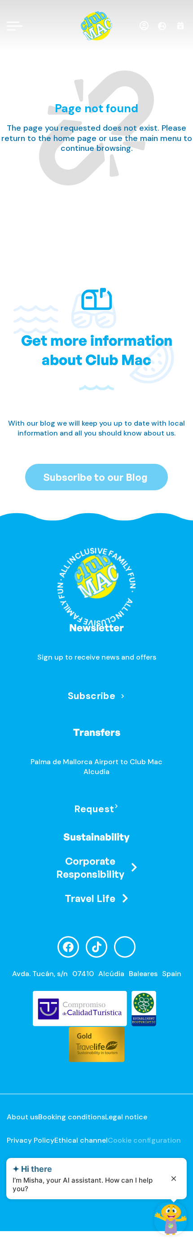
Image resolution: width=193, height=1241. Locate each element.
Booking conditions (71, 1117)
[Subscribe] (122, 696)
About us (22, 1117)
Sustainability (96, 837)
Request (94, 809)
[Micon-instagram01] (125, 947)
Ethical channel (81, 1140)
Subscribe (91, 696)
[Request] (116, 806)
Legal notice (126, 1117)
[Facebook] (68, 947)
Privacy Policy (30, 1140)
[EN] (165, 26)
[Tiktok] (96, 947)
